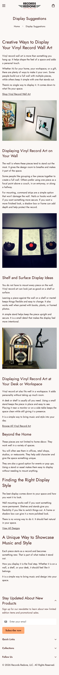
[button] (53, 5)
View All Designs (11, 528)
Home (17, 26)
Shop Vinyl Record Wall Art (16, 94)
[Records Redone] (29, 5)
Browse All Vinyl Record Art (16, 426)
